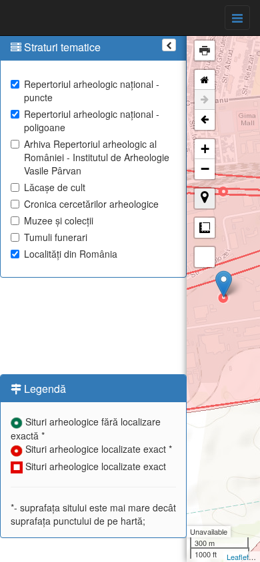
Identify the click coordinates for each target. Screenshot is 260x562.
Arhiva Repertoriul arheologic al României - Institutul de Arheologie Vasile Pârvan (96, 157)
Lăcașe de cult (54, 187)
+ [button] (205, 148)
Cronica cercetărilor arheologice (91, 203)
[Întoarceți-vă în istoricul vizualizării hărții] (205, 120)
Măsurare (205, 228)
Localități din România (70, 253)
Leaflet (238, 556)
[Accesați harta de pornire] (205, 80)
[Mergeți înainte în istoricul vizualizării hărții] (205, 100)
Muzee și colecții (58, 220)
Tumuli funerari (55, 237)
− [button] (205, 168)
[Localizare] (205, 198)
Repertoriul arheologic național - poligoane (91, 120)
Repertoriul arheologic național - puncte (91, 90)
